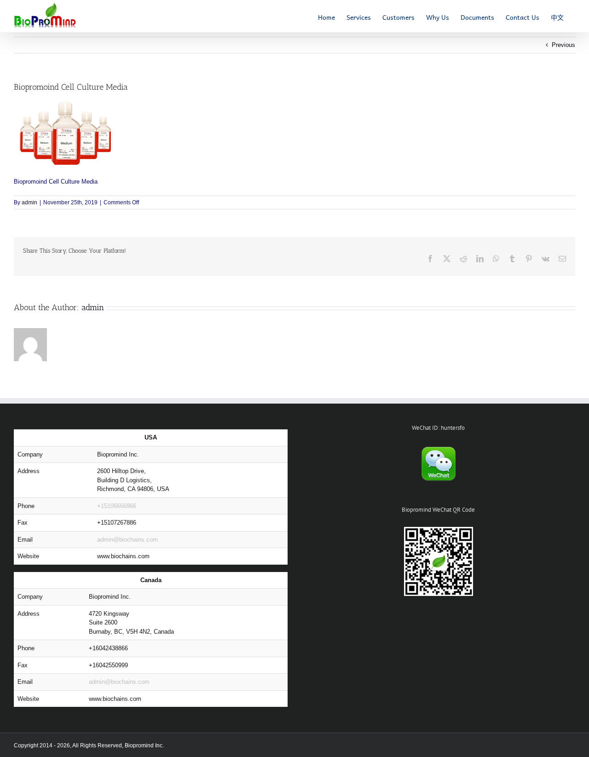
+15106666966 (116, 506)
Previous (563, 44)
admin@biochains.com (127, 539)
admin (29, 202)
